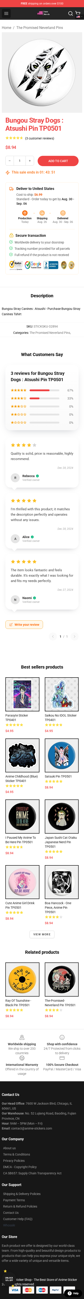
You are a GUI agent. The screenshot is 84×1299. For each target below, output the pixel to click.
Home (6, 28)
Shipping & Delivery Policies (22, 1194)
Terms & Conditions (16, 1154)
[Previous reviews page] (53, 636)
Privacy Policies (14, 1160)
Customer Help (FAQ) (17, 1219)
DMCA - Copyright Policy (20, 1167)
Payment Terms (14, 1200)
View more (42, 934)
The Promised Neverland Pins (39, 28)
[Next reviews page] (75, 636)
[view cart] (77, 13)
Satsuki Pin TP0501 (58, 776)
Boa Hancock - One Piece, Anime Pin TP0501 (58, 907)
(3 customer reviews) (39, 138)
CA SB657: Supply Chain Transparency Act (32, 1173)
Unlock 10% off (9, 1279)
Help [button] (76, 1293)
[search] (70, 13)
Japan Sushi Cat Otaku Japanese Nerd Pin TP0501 (61, 842)
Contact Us (11, 1212)
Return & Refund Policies (20, 1206)
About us (9, 1148)
